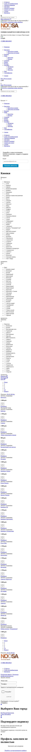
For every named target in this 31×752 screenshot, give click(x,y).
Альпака (6, 60)
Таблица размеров (9, 5)
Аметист (3, 603)
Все (14, 394)
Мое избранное (5, 19)
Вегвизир (3, 567)
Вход (2, 78)
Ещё (5, 71)
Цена (2, 379)
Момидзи (3, 615)
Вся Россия (4, 713)
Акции (6, 75)
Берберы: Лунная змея (7, 531)
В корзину (4, 406)
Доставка (7, 6)
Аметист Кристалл (6, 579)
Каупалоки (4, 555)
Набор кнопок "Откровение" (9, 629)
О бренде (7, 2)
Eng (21, 22)
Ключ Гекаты (4, 483)
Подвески (10, 66)
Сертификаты (8, 73)
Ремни (6, 62)
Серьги (10, 68)
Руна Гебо (4, 543)
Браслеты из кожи (13, 51)
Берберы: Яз (4, 507)
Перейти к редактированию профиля (15, 750)
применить (4, 261)
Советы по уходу (9, 9)
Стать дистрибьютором (11, 3)
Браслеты (7, 50)
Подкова (3, 459)
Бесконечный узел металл (8, 447)
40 (9, 394)
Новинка (3, 376)
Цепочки (10, 70)
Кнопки (6, 54)
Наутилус (3, 397)
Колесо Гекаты (5, 495)
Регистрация (7, 78)
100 (11, 394)
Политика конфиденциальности (9, 675)
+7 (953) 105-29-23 (6, 41)
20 (7, 394)
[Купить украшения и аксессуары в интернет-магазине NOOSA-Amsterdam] (10, 660)
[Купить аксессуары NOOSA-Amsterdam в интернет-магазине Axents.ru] (10, 29)
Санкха (3, 423)
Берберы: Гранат (5, 471)
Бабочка (3, 411)
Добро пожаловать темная (8, 435)
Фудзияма (3, 591)
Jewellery (6, 65)
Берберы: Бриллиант (7, 519)
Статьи (6, 11)
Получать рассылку (10, 165)
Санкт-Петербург (6, 714)
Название (4, 378)
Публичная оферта (6, 674)
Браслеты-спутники (13, 53)
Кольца (6, 63)
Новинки (7, 47)
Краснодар (11, 713)
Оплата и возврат (9, 8)
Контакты (7, 13)
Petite (5, 56)
